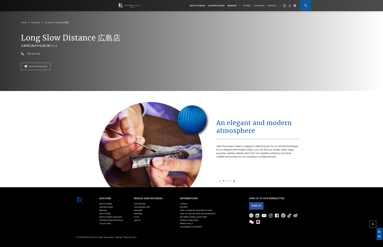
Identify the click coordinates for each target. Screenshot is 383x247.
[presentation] (220, 180)
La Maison (259, 6)
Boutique (35, 22)
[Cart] (284, 5)
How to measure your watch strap (196, 210)
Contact (272, 6)
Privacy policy (186, 224)
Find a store (104, 214)
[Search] (305, 5)
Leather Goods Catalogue (111, 220)
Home (24, 22)
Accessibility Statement (191, 227)
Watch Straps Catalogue (110, 217)
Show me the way (38, 66)
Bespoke (232, 6)
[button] (223, 180)
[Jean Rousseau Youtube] (264, 216)
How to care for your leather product (198, 214)
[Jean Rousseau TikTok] (289, 215)
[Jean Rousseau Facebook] (277, 216)
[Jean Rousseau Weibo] (295, 216)
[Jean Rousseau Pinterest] (283, 215)
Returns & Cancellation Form (193, 217)
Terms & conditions (189, 220)
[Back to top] (373, 224)
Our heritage (140, 204)
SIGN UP (256, 206)
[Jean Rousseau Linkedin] (257, 216)
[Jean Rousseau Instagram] (271, 216)
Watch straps (197, 6)
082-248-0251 (34, 53)
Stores (247, 6)
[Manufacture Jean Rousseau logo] (129, 5)
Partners (138, 214)
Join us (137, 220)
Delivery (184, 207)
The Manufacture (142, 207)
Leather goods (216, 6)
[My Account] (290, 5)
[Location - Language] (295, 5)
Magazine (138, 210)
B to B (136, 217)
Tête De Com (130, 237)
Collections (105, 224)
